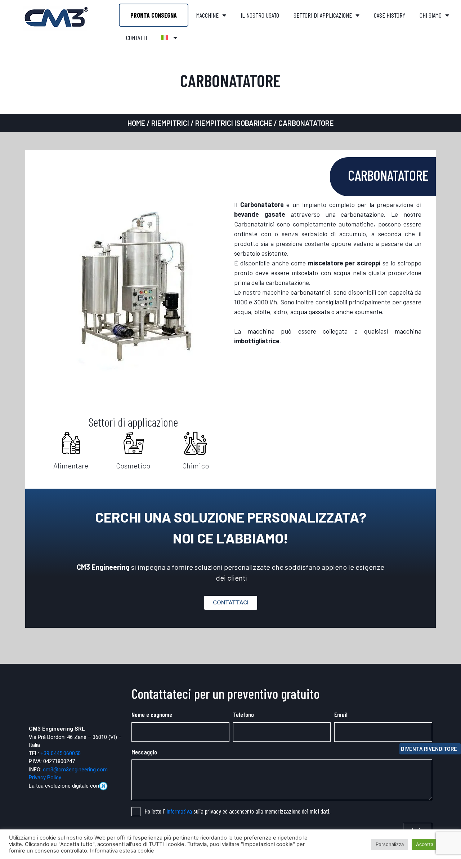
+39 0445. (51, 753)
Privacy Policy (45, 777)
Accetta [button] (424, 844)
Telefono (243, 714)
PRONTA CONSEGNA (153, 15)
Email (341, 714)
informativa (179, 811)
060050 (72, 753)
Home (136, 123)
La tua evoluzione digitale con (64, 786)
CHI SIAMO (431, 15)
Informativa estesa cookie (122, 850)
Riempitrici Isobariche (233, 123)
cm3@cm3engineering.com (75, 769)
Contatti (136, 37)
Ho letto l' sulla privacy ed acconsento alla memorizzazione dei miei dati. (237, 811)
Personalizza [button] (390, 844)
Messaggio (144, 752)
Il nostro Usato (260, 15)
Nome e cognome (151, 714)
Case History (389, 15)
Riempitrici (170, 123)
